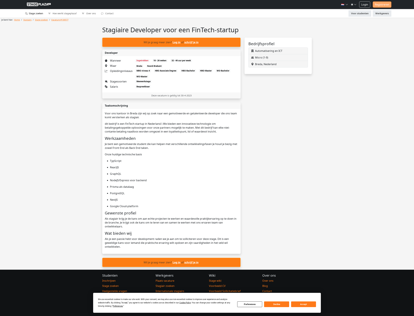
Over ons (91, 13)
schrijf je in (191, 42)
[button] (344, 4)
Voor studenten (360, 13)
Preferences (250, 304)
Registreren (382, 4)
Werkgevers (382, 13)
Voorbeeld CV (217, 286)
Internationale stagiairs (170, 291)
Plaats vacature (165, 280)
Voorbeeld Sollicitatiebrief (225, 291)
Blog (265, 286)
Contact (109, 13)
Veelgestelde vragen (114, 291)
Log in (176, 42)
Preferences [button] (118, 306)
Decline (276, 304)
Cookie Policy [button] (185, 303)
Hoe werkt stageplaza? (64, 13)
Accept (303, 304)
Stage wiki (215, 280)
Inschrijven (109, 280)
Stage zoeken (35, 13)
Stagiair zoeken (165, 286)
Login (364, 4)
